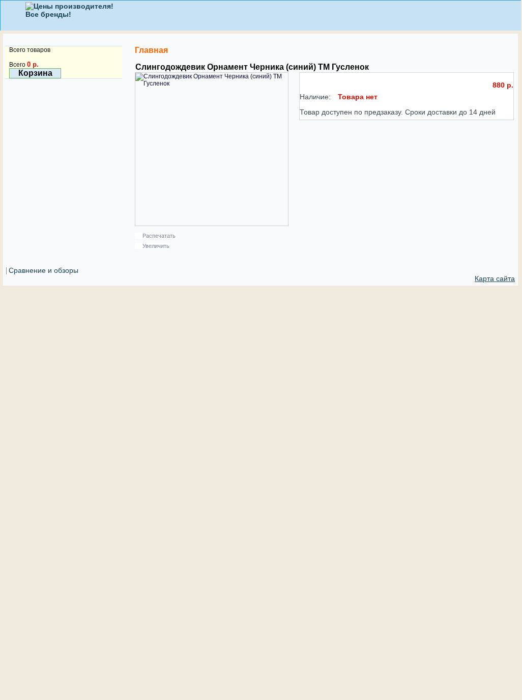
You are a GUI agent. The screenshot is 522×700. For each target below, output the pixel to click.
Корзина (35, 73)
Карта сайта (495, 278)
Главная (151, 50)
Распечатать (159, 236)
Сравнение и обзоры (43, 270)
